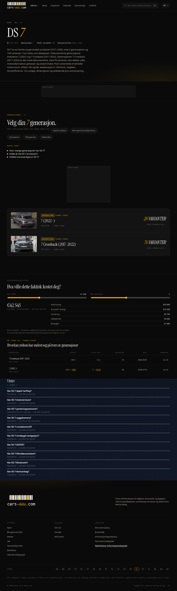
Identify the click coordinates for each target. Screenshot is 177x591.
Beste (44, 5)
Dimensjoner (14, 137)
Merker (10, 536)
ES (82, 569)
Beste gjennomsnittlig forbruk (83, 130)
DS (16, 22)
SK (125, 569)
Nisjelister (55, 5)
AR (167, 569)
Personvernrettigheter (104, 541)
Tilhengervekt (30, 137)
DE (69, 569)
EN (57, 569)
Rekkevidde (46, 137)
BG (155, 569)
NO (137, 569)
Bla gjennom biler (15, 532)
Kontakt (58, 532)
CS (118, 569)
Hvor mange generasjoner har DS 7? (27, 150)
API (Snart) (59, 536)
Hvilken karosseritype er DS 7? (24, 157)
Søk (8, 541)
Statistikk (67, 5)
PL (112, 569)
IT (88, 569)
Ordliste (92, 5)
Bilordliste (11, 550)
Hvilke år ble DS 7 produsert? (23, 153)
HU (131, 569)
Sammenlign (80, 5)
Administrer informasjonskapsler (111, 545)
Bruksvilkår (100, 532)
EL (149, 569)
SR (94, 569)
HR (100, 569)
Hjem (9, 22)
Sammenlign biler (15, 546)
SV (143, 569)
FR (75, 569)
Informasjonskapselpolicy (106, 536)
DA (161, 569)
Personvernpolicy (102, 527)
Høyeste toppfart (59, 130)
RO (63, 569)
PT (106, 569)
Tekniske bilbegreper (16, 554)
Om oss (58, 527)
